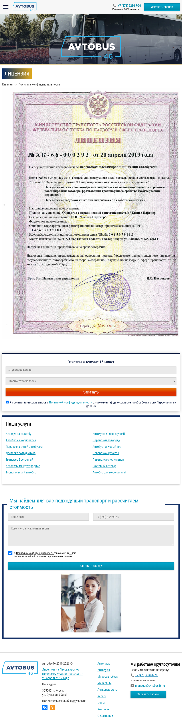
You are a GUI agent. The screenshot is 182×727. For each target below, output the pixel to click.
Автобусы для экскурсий (109, 434)
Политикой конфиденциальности (71, 402)
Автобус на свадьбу (18, 434)
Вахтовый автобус (104, 466)
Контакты (103, 709)
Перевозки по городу (106, 440)
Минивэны (104, 683)
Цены (101, 702)
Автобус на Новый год (107, 446)
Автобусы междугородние (23, 466)
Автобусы (103, 670)
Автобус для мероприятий (110, 472)
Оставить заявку (91, 566)
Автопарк (103, 663)
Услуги (101, 696)
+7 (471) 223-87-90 (129, 5)
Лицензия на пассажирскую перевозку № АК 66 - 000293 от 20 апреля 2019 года (62, 674)
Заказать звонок (162, 7)
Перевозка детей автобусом (24, 446)
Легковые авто (107, 689)
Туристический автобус (21, 472)
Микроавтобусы (108, 676)
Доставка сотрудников (21, 453)
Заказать (91, 392)
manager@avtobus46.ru (150, 685)
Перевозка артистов (106, 453)
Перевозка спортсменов (108, 459)
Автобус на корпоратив (21, 440)
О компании (105, 715)
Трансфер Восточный (19, 459)
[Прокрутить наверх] (14, 717)
